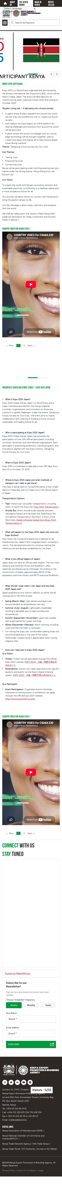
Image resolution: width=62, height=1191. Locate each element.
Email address (12, 1028)
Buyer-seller (51, 3)
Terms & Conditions (26, 1170)
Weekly (13, 1005)
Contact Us (7, 1089)
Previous (51, 74)
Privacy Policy (8, 1170)
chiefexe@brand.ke (17, 1120)
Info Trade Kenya (41, 1144)
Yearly (48, 1005)
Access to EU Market (47, 1149)
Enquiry (25, 1089)
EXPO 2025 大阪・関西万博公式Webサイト (34, 675)
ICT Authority (28, 1149)
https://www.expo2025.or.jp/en (20, 699)
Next (56, 74)
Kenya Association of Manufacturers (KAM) (22, 1131)
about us (12, 3)
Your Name (11, 1013)
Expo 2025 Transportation (46, 507)
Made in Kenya (38, 3)
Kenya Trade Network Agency (16, 1144)
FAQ (17, 1089)
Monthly (31, 1005)
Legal (40, 1170)
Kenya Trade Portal (11, 1149)
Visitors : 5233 (41, 1090)
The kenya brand (23, 3)
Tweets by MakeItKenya (17, 973)
